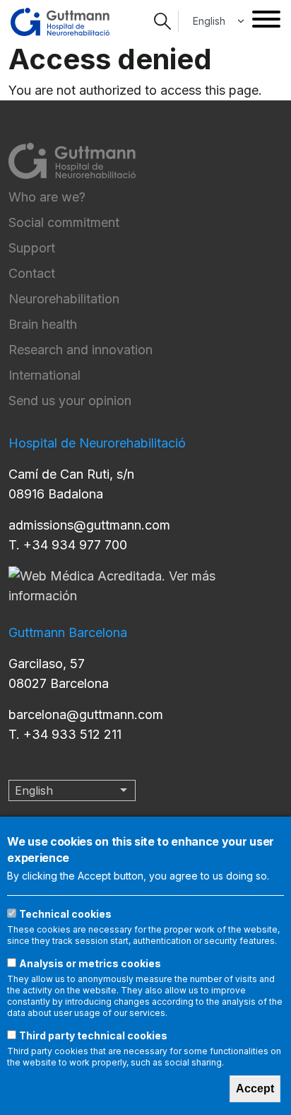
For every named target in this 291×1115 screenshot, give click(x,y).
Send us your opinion (69, 400)
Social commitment (63, 222)
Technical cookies (65, 914)
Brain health (42, 324)
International (44, 375)
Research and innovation (80, 349)
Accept (255, 1088)
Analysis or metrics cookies (90, 963)
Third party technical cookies (93, 1035)
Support (31, 247)
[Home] (60, 22)
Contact (31, 273)
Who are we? (46, 196)
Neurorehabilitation (63, 298)
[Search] (162, 21)
